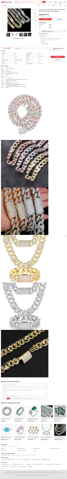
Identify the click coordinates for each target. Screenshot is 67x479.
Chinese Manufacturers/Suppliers (21, 471)
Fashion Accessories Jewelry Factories (17, 464)
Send (8, 398)
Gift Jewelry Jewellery (5, 466)
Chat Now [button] (60, 19)
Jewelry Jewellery (28, 464)
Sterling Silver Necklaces (35, 459)
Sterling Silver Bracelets (26, 459)
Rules (65, 5)
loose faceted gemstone (21, 448)
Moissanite (2, 448)
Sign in (65, 2)
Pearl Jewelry (19, 459)
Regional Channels (45, 471)
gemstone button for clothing (21, 450)
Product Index (50, 471)
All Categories (4, 5)
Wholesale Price (35, 471)
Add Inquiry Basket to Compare (19, 38)
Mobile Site (54, 471)
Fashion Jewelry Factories (6, 464)
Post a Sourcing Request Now (28, 398)
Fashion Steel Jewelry (13, 466)
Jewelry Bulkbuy (29, 466)
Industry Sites (40, 471)
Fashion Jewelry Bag (22, 466)
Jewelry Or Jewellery (58, 464)
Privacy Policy (48, 475)
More (2, 468)
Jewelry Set (3, 459)
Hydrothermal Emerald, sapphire (55, 448)
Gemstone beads (3, 450)
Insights (58, 471)
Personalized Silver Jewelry (45, 459)
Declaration (43, 475)
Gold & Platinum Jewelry (11, 459)
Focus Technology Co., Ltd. (27, 475)
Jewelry (35, 450)
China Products (14, 471)
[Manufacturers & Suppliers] (6, 2)
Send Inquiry (45, 19)
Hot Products (9, 471)
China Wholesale (29, 471)
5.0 (53, 49)
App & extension (54, 5)
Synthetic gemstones (37, 448)
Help (48, 5)
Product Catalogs (15, 446)
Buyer (43, 5)
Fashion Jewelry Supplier (49, 464)
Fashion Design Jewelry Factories (38, 464)
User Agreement (39, 475)
